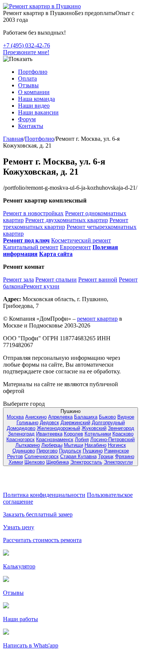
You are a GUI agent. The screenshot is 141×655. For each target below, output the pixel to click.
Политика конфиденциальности (44, 495)
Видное (125, 417)
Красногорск (20, 439)
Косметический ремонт (81, 240)
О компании (34, 92)
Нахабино (95, 445)
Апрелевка (60, 417)
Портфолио (32, 72)
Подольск (70, 451)
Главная (13, 139)
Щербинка (57, 462)
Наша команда (36, 99)
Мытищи (73, 445)
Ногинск (117, 445)
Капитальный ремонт (30, 247)
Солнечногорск (41, 456)
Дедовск (49, 422)
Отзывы (28, 85)
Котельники (98, 434)
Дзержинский (75, 422)
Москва (15, 417)
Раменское (116, 451)
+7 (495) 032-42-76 (26, 45)
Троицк (106, 456)
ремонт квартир (97, 318)
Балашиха (85, 417)
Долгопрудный (108, 422)
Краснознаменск (54, 439)
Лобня (82, 439)
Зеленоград (21, 434)
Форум (27, 119)
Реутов (15, 456)
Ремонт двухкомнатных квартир (66, 220)
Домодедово (21, 428)
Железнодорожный (58, 428)
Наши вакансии (38, 112)
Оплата (27, 78)
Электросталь (86, 462)
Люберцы (51, 445)
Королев (73, 434)
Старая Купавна (78, 456)
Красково (122, 434)
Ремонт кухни (41, 286)
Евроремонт (75, 247)
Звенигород (121, 428)
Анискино (36, 417)
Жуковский (94, 428)
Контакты (30, 126)
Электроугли (118, 462)
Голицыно (27, 422)
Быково (107, 417)
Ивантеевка (49, 434)
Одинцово (23, 451)
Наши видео (34, 105)
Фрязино (124, 456)
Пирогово (47, 451)
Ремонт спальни (56, 279)
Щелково (34, 462)
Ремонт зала (18, 279)
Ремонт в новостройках (33, 213)
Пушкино (93, 451)
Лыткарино (27, 445)
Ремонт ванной (97, 279)
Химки (16, 462)
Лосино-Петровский (112, 439)
